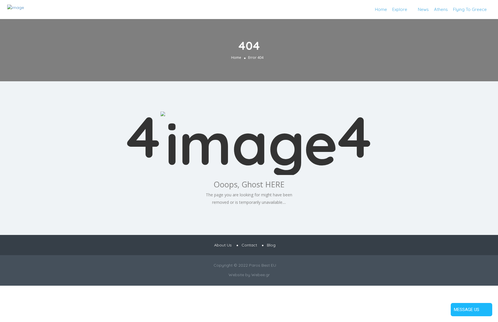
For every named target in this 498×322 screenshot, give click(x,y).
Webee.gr (260, 274)
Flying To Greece (470, 9)
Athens (441, 9)
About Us (223, 245)
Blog (271, 245)
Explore (399, 9)
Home (381, 9)
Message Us (466, 309)
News (423, 9)
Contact (249, 245)
